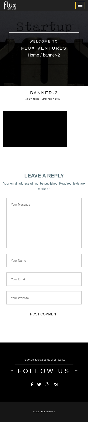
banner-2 (44, 92)
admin (36, 98)
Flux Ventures (44, 48)
